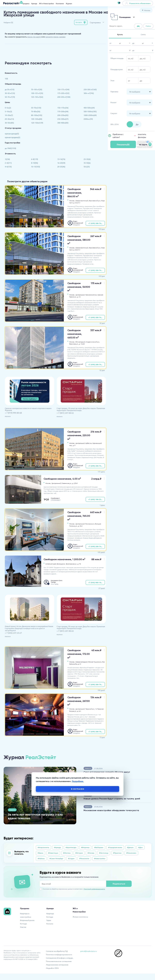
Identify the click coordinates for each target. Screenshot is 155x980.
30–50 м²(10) (10, 93)
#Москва (91, 853)
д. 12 (79, 297)
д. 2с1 (79, 711)
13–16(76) (61, 159)
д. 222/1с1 (76, 203)
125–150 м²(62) (37, 97)
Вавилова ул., (74, 344)
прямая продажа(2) (12, 137)
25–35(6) (87, 159)
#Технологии (84, 858)
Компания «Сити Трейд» (56, 581)
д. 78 (79, 564)
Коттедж (23, 924)
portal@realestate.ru (88, 951)
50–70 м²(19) (10, 97)
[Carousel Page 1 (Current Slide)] (17, 226)
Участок (23, 927)
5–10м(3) (8, 111)
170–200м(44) (62, 111)
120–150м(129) (37, 123)
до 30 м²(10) (9, 89)
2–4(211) (8, 163)
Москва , (72, 201)
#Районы (41, 858)
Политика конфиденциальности (59, 954)
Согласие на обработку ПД (57, 951)
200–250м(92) (62, 115)
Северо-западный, (81, 662)
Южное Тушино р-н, (95, 662)
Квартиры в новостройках (25, 915)
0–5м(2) (8, 108)
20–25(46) (61, 167)
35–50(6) (87, 163)
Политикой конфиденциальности (94, 889)
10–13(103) (35, 167)
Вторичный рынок (27, 920)
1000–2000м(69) (90, 115)
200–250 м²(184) (63, 97)
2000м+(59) (88, 119)
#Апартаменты (43, 847)
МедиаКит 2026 (52, 968)
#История (79, 853)
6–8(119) (34, 159)
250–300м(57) (62, 119)
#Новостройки (99, 858)
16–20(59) (61, 163)
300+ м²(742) (89, 93)
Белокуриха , (61, 564)
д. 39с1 (80, 526)
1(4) (6, 78)
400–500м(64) (89, 108)
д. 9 (74, 445)
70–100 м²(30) (36, 89)
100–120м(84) (36, 119)
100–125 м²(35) (37, 93)
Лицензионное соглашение (57, 965)
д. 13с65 (82, 344)
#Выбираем (98, 847)
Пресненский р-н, (91, 295)
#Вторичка (85, 847)
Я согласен (77, 789)
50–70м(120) (36, 108)
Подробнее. (78, 781)
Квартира (50, 913)
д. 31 (79, 664)
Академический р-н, (93, 342)
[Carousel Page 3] (53, 226)
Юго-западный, (80, 342)
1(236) (7, 159)
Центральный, (80, 295)
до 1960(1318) (10, 148)
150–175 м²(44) (63, 89)
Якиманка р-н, (90, 524)
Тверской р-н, (90, 709)
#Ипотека (66, 853)
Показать (123, 144)
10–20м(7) (9, 115)
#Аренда (57, 847)
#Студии (71, 858)
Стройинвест (55, 498)
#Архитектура (71, 847)
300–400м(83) (62, 123)
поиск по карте (34, 36)
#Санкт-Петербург (56, 858)
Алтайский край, (50, 564)
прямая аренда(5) (12, 133)
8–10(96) (34, 163)
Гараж (48, 920)
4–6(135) (8, 167)
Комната (49, 924)
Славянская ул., (67, 483)
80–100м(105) (36, 115)
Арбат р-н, (88, 443)
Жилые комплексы (80, 917)
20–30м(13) (9, 119)
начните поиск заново (55, 36)
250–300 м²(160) (90, 89)
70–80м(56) (35, 111)
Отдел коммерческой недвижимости (78, 222)
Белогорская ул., (71, 564)
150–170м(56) (62, 108)
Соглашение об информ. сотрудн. (59, 958)
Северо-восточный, (82, 201)
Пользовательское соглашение (59, 961)
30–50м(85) (9, 123)
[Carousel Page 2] (35, 226)
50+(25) (87, 167)
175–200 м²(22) (63, 93)
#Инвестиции (53, 853)
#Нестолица (103, 853)
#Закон (40, 853)
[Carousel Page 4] (55, 367)
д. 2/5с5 (75, 483)
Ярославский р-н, (95, 201)
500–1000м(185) (90, 111)
